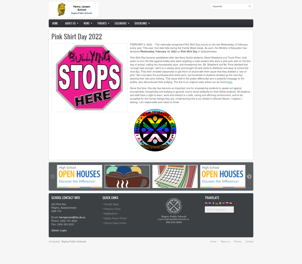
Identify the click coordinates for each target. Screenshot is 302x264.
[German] (216, 204)
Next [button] (249, 176)
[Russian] (227, 204)
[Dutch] (209, 204)
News (86, 23)
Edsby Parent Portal (115, 218)
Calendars (121, 23)
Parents (102, 23)
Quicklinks (141, 23)
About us (70, 23)
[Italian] (220, 204)
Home (55, 23)
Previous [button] (52, 176)
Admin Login (59, 230)
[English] (206, 204)
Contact (249, 241)
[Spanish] (230, 204)
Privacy (237, 241)
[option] (79, 176)
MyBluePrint (111, 213)
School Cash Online (115, 223)
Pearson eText (112, 209)
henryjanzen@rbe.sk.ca (72, 217)
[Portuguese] (223, 204)
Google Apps (111, 204)
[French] (213, 204)
